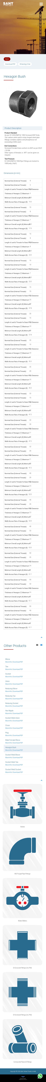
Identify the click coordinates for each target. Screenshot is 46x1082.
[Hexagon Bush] (22, 103)
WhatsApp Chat (25, 64)
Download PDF (10, 64)
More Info (8, 662)
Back (7, 59)
